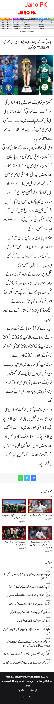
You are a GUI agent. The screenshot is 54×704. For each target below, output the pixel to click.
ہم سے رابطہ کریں (32, 690)
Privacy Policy (22, 677)
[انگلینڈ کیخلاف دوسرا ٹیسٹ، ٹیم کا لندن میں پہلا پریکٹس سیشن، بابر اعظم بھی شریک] (14, 506)
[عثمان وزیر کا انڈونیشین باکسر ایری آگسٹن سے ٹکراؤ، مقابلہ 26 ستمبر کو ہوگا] (14, 533)
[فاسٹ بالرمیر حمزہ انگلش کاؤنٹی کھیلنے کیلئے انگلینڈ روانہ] (40, 506)
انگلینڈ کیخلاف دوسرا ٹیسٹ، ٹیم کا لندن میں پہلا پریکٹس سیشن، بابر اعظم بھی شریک (14, 516)
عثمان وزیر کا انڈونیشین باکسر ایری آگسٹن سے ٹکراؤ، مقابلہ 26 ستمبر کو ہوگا (14, 543)
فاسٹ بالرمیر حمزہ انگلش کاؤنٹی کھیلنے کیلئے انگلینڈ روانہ (40, 515)
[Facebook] (33, 478)
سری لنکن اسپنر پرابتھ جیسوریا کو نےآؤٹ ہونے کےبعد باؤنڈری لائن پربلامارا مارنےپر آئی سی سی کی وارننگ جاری (41, 545)
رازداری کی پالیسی (21, 690)
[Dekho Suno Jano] (36, 4)
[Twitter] (27, 478)
